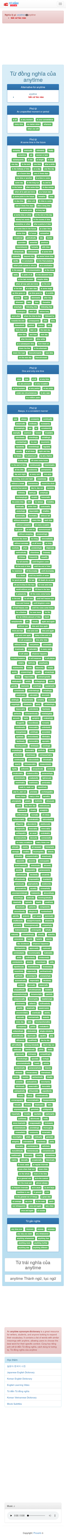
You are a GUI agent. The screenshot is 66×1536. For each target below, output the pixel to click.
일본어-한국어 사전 (16, 1366)
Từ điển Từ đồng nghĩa (18, 1391)
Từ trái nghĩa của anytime (33, 1265)
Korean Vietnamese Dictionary (22, 1397)
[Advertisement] (33, 45)
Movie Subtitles (14, 1403)
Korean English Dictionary (19, 1378)
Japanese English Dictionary (21, 1372)
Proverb (37, 1532)
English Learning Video (18, 1384)
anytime (21, 14)
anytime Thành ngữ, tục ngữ (33, 1278)
